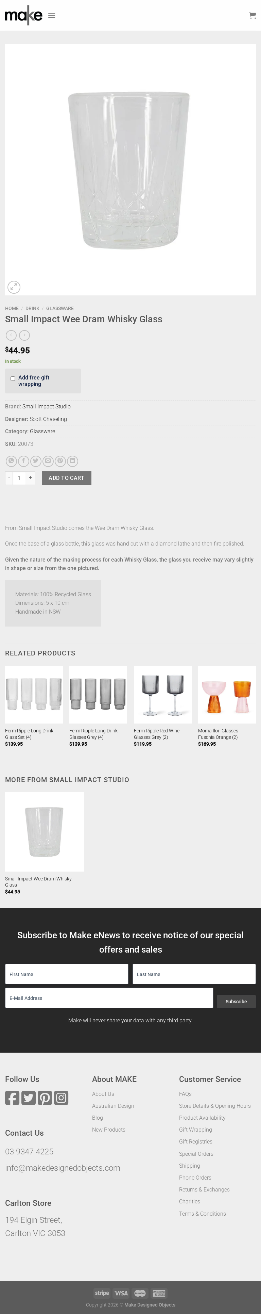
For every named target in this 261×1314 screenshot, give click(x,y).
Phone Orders (195, 1177)
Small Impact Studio (46, 406)
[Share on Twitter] (35, 461)
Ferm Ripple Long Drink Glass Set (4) (29, 734)
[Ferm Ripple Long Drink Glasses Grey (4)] (98, 695)
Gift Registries (195, 1141)
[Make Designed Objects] (23, 15)
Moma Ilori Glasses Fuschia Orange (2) (218, 734)
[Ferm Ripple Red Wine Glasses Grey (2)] (163, 695)
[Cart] (252, 15)
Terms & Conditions (202, 1214)
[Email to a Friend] (48, 461)
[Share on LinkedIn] (72, 461)
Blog (97, 1118)
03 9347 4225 (29, 1151)
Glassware (60, 308)
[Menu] (52, 15)
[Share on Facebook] (23, 461)
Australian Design (113, 1106)
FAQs (185, 1094)
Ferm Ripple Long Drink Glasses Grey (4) (93, 734)
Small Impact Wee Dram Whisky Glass (38, 882)
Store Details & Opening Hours (215, 1106)
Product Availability (202, 1118)
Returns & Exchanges (204, 1189)
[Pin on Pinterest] (60, 461)
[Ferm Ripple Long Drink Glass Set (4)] (34, 695)
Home (12, 308)
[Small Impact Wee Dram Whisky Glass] (44, 832)
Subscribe (236, 1001)
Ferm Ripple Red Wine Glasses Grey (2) (156, 734)
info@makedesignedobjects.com (62, 1168)
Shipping (189, 1166)
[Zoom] (14, 287)
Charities (189, 1201)
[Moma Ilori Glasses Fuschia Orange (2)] (227, 695)
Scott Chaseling (48, 419)
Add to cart (66, 478)
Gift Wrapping (195, 1129)
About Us (103, 1094)
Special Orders (196, 1154)
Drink (32, 308)
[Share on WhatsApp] (11, 461)
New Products (108, 1129)
